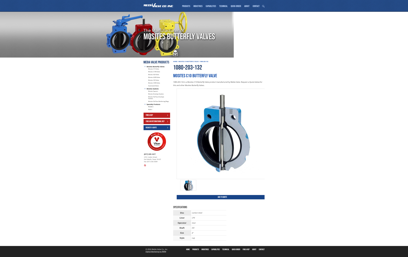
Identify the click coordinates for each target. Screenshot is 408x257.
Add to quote (222, 197)
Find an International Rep (155, 121)
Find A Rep (246, 249)
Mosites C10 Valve (153, 69)
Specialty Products (153, 104)
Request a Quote (151, 127)
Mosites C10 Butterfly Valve (188, 61)
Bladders (151, 107)
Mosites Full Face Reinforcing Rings (158, 101)
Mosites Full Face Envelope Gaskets (156, 98)
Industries (198, 6)
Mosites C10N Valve (154, 72)
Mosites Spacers (153, 91)
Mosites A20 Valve (153, 74)
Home (175, 61)
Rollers (150, 109)
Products (186, 6)
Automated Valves (153, 86)
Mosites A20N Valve (154, 77)
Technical (223, 6)
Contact (256, 6)
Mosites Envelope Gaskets (156, 94)
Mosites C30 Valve (153, 80)
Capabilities (211, 6)
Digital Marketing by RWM (156, 251)
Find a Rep (149, 115)
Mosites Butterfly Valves (155, 67)
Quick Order (236, 6)
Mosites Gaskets (153, 89)
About (246, 6)
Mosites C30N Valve (154, 83)
